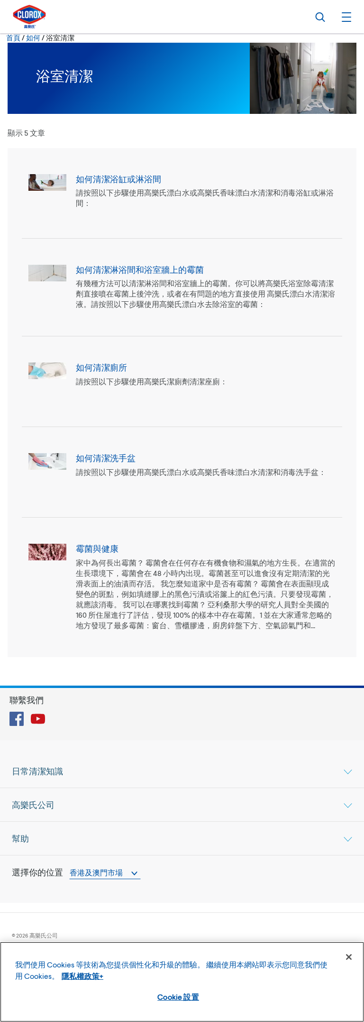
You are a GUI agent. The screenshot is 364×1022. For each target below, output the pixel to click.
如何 (33, 37)
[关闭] (348, 957)
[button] (345, 16)
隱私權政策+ (82, 975)
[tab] (182, 771)
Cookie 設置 (178, 996)
